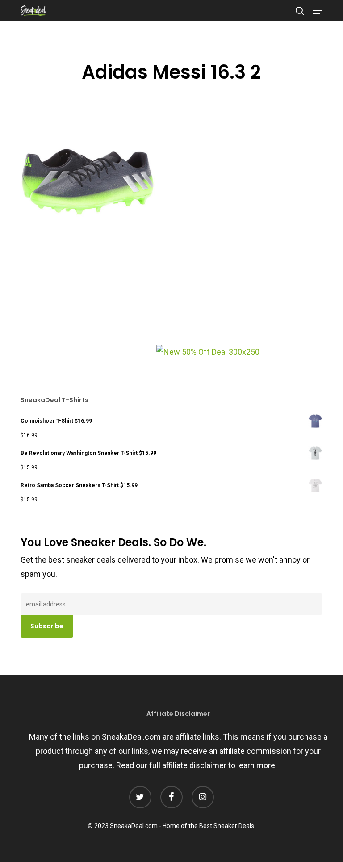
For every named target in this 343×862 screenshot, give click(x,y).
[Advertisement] (88, 299)
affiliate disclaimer (194, 765)
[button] (317, 10)
